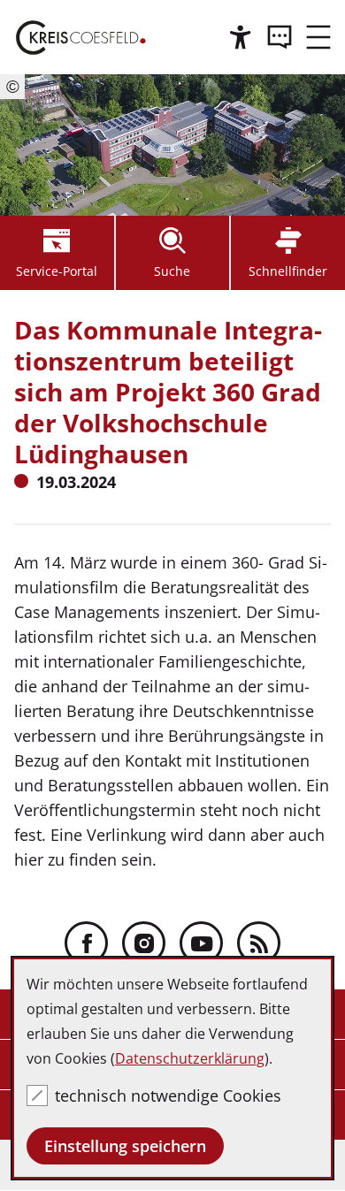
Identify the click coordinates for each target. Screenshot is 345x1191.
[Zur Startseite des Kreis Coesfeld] (81, 37)
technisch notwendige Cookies (168, 1095)
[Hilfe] (240, 37)
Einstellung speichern (125, 1146)
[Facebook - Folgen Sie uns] (86, 943)
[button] (318, 37)
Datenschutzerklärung (189, 1058)
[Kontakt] (279, 37)
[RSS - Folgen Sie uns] (258, 943)
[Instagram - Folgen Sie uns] (143, 943)
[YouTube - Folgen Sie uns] (201, 943)
